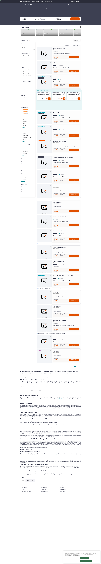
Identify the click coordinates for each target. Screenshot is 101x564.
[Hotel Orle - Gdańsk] (44, 67)
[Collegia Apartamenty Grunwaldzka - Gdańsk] (44, 297)
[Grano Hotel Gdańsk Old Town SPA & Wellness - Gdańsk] (44, 132)
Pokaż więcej (23, 63)
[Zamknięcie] (98, 552)
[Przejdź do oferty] (49, 98)
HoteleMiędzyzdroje (25, 493)
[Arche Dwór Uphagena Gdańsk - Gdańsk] (44, 252)
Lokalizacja (23, 95)
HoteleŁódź (62, 487)
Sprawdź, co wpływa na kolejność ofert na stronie (73, 45)
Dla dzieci (23, 158)
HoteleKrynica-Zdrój (45, 491)
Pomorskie (28, 37)
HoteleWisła (43, 493)
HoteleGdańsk (24, 485)
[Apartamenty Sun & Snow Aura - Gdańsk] (44, 325)
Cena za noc (23, 47)
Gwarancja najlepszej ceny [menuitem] (25, 1)
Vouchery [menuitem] (33, 1)
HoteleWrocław (44, 484)
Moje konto (78, 4)
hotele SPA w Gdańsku (31, 407)
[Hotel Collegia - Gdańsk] (44, 356)
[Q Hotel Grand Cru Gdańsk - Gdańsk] (44, 266)
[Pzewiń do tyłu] (80, 27)
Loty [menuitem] (52, 1)
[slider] (23, 49)
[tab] (42, 59)
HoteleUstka (62, 493)
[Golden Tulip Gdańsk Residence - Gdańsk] (44, 146)
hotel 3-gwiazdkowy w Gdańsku (35, 455)
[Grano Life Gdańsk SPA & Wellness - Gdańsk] (44, 82)
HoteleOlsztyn (62, 491)
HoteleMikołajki (63, 489)
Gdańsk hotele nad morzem (62, 398)
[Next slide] (50, 53)
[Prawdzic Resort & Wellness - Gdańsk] (44, 53)
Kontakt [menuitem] (77, 1)
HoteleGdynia (43, 489)
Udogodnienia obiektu (25, 130)
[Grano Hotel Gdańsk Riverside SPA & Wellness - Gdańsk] (44, 162)
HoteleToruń (24, 489)
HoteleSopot (43, 485)
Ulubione (71, 4)
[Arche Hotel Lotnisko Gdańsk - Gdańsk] (44, 191)
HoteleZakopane (25, 484)
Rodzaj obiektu (24, 116)
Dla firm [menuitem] (37, 1)
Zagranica (23, 170)
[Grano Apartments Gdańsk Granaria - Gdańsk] (44, 221)
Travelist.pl (21, 37)
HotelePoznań (24, 487)
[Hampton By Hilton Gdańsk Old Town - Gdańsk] (44, 342)
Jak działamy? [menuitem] (47, 1)
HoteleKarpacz (62, 485)
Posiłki (22, 67)
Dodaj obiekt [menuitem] (73, 1)
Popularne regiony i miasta (26, 81)
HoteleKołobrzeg (44, 487)
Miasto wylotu (24, 184)
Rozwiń (24, 495)
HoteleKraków (62, 484)
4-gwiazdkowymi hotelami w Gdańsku (51, 454)
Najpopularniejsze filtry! (25, 53)
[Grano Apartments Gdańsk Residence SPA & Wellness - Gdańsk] (44, 235)
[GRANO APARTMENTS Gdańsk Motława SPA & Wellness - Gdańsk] (44, 280)
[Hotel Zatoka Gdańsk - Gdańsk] (44, 207)
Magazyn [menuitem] (42, 1)
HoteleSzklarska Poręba (26, 491)
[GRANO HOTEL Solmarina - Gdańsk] (44, 117)
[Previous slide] (38, 53)
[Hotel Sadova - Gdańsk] (44, 176)
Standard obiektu (24, 107)
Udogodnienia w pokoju (25, 144)
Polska (25, 37)
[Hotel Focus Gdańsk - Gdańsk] (44, 311)
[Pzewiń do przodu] (77, 27)
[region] (44, 53)
